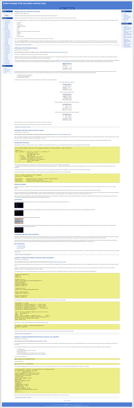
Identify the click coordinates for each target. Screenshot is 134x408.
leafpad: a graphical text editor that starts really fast (128, 34)
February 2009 (7, 30)
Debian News (126, 15)
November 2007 (7, 49)
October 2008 (7, 35)
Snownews (53, 236)
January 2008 (7, 47)
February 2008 (7, 45)
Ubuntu (125, 21)
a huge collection (109, 186)
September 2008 (7, 37)
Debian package (20, 248)
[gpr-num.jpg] (67, 120)
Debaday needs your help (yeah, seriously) (27, 11)
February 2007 (7, 60)
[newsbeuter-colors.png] (18, 223)
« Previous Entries (67, 400)
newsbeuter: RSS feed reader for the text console (29, 130)
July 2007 (6, 54)
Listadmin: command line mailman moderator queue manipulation (34, 257)
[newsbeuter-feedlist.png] (18, 207)
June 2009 (6, 25)
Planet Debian (126, 18)
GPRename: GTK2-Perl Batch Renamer (26, 48)
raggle (58, 236)
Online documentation (21, 247)
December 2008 (7, 33)
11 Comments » (28, 397)
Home (62, 8)
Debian (20, 44)
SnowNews (55, 186)
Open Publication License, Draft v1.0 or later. (81, 405)
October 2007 (7, 50)
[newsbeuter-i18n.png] (18, 232)
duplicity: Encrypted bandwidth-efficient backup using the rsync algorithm (36, 337)
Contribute (39, 20)
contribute (45, 341)
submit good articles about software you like (58, 52)
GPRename (16, 54)
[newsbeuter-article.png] (18, 215)
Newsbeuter (16, 140)
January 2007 (7, 62)
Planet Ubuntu (126, 19)
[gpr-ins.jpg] (67, 100)
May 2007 (6, 57)
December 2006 (7, 63)
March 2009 (7, 29)
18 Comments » (28, 44)
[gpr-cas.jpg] (67, 90)
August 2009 (7, 23)
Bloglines (92, 241)
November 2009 (7, 20)
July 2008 (6, 39)
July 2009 (6, 24)
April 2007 (6, 58)
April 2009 (6, 28)
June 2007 (6, 55)
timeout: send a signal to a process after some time (128, 37)
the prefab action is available (60, 61)
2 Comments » (28, 127)
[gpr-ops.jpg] (67, 69)
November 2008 (7, 34)
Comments (7, 69)
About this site (69, 8)
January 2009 (7, 32)
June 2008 (6, 40)
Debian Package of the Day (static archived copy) (24, 3)
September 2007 (7, 52)
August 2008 (7, 38)
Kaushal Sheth (66, 404)
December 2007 (7, 48)
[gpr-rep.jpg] (67, 110)
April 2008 (6, 43)
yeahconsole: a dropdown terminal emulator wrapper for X (127, 40)
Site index (125, 42)
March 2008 (7, 44)
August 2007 (7, 53)
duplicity (36, 346)
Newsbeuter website (21, 245)
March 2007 (7, 59)
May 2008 (6, 42)
